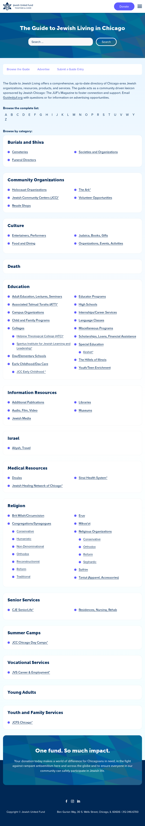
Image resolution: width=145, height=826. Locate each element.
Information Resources (32, 392)
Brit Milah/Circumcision (28, 515)
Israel (13, 438)
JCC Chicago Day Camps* (30, 642)
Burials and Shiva (26, 142)
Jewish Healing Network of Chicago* (37, 485)
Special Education (91, 344)
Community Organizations (36, 179)
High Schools (88, 304)
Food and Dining (23, 243)
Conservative (25, 531)
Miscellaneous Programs (96, 328)
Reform (21, 569)
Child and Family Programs (31, 320)
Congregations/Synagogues (31, 523)
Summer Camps (24, 632)
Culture (16, 225)
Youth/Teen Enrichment (95, 367)
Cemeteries (20, 152)
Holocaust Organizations (29, 189)
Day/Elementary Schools (29, 356)
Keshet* (88, 352)
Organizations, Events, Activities (101, 243)
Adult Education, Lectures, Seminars (37, 296)
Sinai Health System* (93, 477)
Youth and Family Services (35, 712)
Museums (85, 410)
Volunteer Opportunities (95, 197)
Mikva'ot (84, 523)
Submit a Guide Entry (70, 69)
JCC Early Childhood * (31, 371)
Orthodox (23, 554)
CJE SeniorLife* (23, 609)
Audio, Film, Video (25, 410)
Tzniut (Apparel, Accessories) (99, 577)
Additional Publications (28, 402)
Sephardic (89, 562)
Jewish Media (21, 418)
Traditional (23, 576)
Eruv (82, 515)
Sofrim (83, 569)
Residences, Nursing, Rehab (98, 609)
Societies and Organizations (98, 152)
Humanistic (24, 539)
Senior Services (24, 600)
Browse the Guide (18, 69)
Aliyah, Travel (21, 448)
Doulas (17, 477)
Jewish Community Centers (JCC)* (35, 197)
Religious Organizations (95, 531)
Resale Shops (21, 205)
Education (19, 286)
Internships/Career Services (98, 312)
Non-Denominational (30, 546)
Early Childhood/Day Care (30, 364)
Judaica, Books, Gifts (93, 235)
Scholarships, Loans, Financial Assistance (107, 336)
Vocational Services (28, 662)
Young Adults (22, 692)
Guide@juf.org (13, 97)
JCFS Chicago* (22, 722)
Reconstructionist (28, 561)
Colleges (18, 328)
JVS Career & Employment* (31, 672)
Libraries (85, 402)
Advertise (43, 69)
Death (14, 266)
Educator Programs (92, 296)
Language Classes (91, 320)
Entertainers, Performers (29, 235)
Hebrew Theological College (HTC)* (40, 336)
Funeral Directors (24, 160)
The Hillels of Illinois (92, 359)
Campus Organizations (28, 312)
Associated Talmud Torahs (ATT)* (35, 304)
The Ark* (85, 189)
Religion (16, 505)
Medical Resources (27, 468)
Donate (124, 6)
